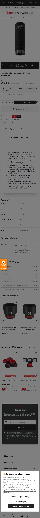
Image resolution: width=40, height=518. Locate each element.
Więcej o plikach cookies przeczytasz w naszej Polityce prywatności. (19, 490)
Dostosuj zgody (21, 502)
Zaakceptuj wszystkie (21, 506)
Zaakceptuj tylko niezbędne (21, 497)
